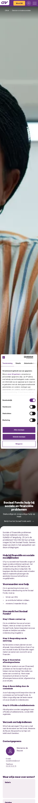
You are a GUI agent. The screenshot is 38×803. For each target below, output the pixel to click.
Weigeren (19, 444)
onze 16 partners (14, 374)
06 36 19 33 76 (11, 766)
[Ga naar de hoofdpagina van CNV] (4, 2)
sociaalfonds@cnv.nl (13, 760)
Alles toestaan (19, 430)
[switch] (33, 407)
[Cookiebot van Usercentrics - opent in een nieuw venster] (27, 357)
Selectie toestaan (19, 437)
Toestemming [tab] (7, 363)
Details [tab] (18, 363)
